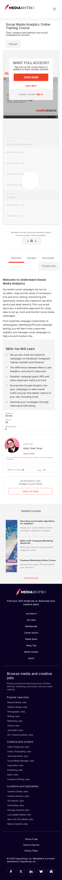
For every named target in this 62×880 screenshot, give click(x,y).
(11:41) (15, 163)
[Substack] (51, 871)
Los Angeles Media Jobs (19, 814)
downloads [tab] (48, 258)
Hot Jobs (31, 620)
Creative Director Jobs (18, 796)
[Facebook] (11, 871)
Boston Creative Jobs (17, 824)
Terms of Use (31, 839)
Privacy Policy (31, 850)
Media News (31, 639)
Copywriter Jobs (15, 765)
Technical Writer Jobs (17, 756)
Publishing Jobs (14, 770)
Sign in (39, 94)
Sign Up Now (30, 491)
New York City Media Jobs (20, 819)
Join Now (31, 77)
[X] (21, 871)
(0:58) (15, 185)
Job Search (31, 613)
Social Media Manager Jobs (20, 760)
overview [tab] (16, 258)
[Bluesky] (41, 871)
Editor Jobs (12, 774)
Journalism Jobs (15, 730)
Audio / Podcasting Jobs (19, 751)
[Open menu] (54, 9)
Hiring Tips (31, 645)
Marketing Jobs (14, 721)
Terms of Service (31, 845)
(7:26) (15, 216)
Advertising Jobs (15, 805)
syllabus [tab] (31, 258)
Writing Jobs (13, 716)
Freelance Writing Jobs (18, 779)
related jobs (49, 266)
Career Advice (31, 632)
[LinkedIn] (31, 871)
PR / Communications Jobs (20, 735)
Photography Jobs (16, 711)
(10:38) (15, 152)
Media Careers (31, 652)
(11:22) (15, 205)
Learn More (31, 85)
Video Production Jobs (18, 747)
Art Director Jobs (15, 800)
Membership (31, 626)
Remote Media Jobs (17, 702)
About (31, 658)
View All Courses (31, 578)
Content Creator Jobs (17, 791)
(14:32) (15, 174)
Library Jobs (13, 725)
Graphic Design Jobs (17, 707)
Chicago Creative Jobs (18, 810)
